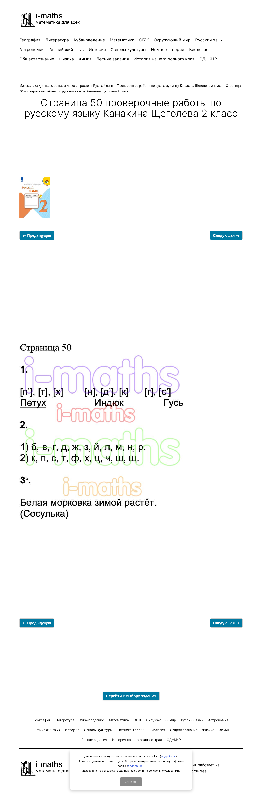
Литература (57, 40)
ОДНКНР (208, 59)
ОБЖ (144, 40)
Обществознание (36, 59)
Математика (122, 40)
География (30, 40)
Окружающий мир (172, 40)
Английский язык (66, 49)
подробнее (168, 756)
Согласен (131, 781)
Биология (198, 49)
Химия (85, 59)
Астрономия (31, 49)
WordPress (197, 771)
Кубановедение (89, 40)
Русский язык (209, 40)
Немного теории (167, 49)
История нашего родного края (164, 59)
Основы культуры (128, 49)
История (97, 49)
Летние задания (112, 59)
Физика (66, 59)
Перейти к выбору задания (131, 695)
